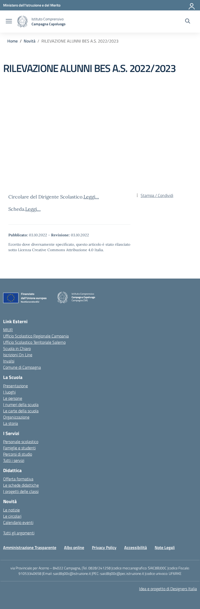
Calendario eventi (18, 522)
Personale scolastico (20, 441)
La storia (10, 423)
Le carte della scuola (21, 411)
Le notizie (11, 510)
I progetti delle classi (21, 491)
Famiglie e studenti (19, 448)
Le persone (12, 398)
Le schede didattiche (21, 485)
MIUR (8, 330)
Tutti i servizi (13, 460)
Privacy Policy (104, 547)
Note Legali (165, 547)
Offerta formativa (18, 479)
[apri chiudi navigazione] (9, 22)
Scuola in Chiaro (17, 348)
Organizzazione (16, 417)
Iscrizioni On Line (17, 355)
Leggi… (91, 197)
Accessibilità (135, 547)
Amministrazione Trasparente (29, 547)
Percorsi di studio (17, 454)
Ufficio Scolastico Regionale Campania (36, 336)
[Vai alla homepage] (22, 21)
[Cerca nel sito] (188, 21)
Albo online (74, 547)
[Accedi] (192, 5)
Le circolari (12, 516)
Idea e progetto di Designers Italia (168, 589)
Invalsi (8, 361)
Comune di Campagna (22, 367)
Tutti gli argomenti (18, 533)
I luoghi (9, 392)
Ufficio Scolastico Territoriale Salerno (34, 342)
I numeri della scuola (21, 404)
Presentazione (15, 386)
